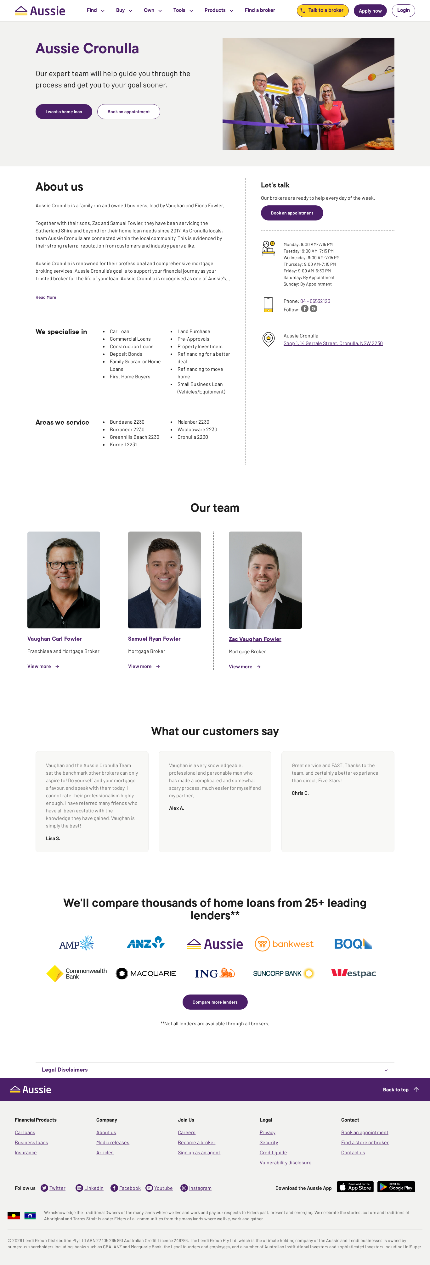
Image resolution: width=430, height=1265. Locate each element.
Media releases (112, 1142)
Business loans (31, 1142)
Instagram (200, 1188)
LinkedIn (94, 1188)
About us (106, 1132)
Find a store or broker (365, 1142)
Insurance (26, 1152)
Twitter (57, 1188)
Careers (186, 1132)
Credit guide (273, 1152)
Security (269, 1142)
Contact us (353, 1152)
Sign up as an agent (199, 1152)
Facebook (130, 1188)
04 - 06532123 (315, 301)
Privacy (267, 1132)
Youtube (163, 1188)
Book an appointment (364, 1132)
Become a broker (196, 1142)
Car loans (25, 1132)
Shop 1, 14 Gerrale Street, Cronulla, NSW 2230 (333, 343)
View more (39, 666)
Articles (105, 1152)
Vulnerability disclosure (286, 1162)
